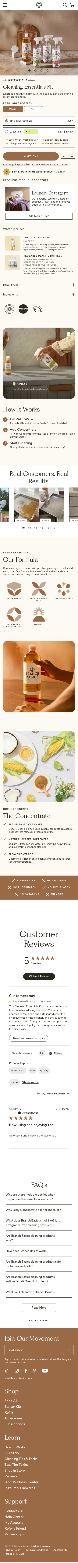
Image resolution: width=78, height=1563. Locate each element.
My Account (14, 1523)
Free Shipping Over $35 (16, 164)
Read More (39, 1308)
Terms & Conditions (37, 1550)
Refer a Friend (15, 1529)
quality (44, 1070)
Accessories (13, 1418)
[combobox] (53, 1093)
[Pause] (68, 334)
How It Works (15, 1447)
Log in (61, 171)
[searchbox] (23, 1053)
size (32, 1070)
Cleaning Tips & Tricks (21, 1459)
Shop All (11, 1401)
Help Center (14, 1517)
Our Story (12, 1453)
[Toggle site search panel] (65, 5)
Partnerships (14, 1534)
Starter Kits (13, 1407)
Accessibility (60, 1550)
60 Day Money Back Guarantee (50, 164)
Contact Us (13, 1511)
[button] (23, 528)
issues (14, 1082)
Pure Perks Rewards (20, 1488)
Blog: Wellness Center (21, 1482)
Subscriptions (15, 1424)
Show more (30, 1082)
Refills (9, 1413)
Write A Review (39, 976)
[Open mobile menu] (5, 4)
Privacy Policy (13, 1550)
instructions (18, 1070)
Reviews (11, 1476)
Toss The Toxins (16, 1465)
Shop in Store (15, 1471)
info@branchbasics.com (18, 1378)
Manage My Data (14, 1554)
